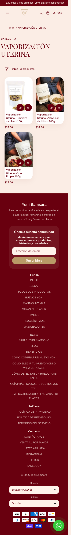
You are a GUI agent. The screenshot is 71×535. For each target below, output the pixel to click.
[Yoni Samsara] (24, 12)
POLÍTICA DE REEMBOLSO (34, 417)
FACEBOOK (34, 465)
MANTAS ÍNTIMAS (34, 303)
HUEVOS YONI (34, 297)
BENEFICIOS (34, 351)
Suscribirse (34, 260)
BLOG (34, 345)
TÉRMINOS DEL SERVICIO (34, 423)
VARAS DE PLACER (34, 309)
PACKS (34, 314)
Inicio (12, 28)
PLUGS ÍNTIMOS (34, 320)
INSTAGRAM (34, 454)
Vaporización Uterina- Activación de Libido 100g (48, 118)
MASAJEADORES (34, 326)
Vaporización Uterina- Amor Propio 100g (14, 173)
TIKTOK (34, 459)
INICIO (34, 280)
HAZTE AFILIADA (34, 448)
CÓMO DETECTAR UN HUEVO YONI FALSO (34, 375)
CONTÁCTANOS (34, 436)
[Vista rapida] (20, 107)
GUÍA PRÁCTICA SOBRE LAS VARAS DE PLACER (34, 396)
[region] (35, 3)
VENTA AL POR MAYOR (34, 442)
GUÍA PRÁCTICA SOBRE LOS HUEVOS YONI (34, 386)
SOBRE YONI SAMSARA (34, 339)
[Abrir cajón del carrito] (48, 13)
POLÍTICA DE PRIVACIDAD (34, 411)
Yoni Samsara (38, 474)
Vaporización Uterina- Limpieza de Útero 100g (16, 118)
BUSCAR (34, 285)
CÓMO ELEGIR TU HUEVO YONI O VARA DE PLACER (34, 365)
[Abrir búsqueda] (41, 13)
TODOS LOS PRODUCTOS (34, 291)
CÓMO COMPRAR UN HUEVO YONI (34, 357)
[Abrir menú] (7, 13)
